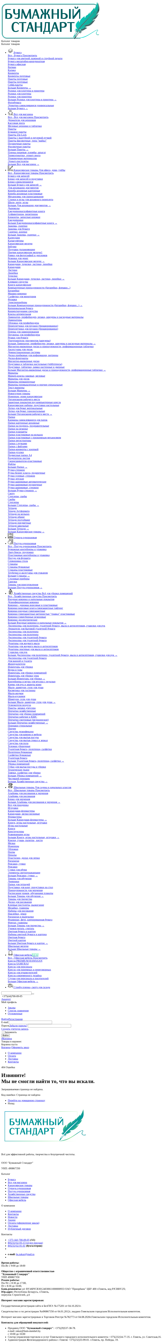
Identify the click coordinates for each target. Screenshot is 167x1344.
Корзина (6, 1047)
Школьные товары (18, 1197)
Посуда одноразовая (19, 1191)
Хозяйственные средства (21, 1194)
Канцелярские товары (20, 1185)
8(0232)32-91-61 (16, 1245)
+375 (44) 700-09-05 (19, 1240)
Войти (4, 1019)
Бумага (12, 1179)
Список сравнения (18, 1010)
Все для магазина (17, 1182)
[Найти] (32, 993)
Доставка (13, 1225)
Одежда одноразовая (19, 1188)
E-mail (4, 1022)
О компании (15, 1211)
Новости (12, 1217)
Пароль (5, 1025)
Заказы (11, 1007)
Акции (11, 1220)
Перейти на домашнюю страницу (26, 1100)
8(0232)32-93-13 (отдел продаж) (25, 1242)
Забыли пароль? (18, 1025)
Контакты (13, 1214)
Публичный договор (19, 1228)
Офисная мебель (17, 1200)
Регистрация (15, 1019)
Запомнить (11, 1032)
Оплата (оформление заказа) (23, 1223)
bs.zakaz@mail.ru (25, 1254)
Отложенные (15, 1013)
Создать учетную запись (14, 1029)
